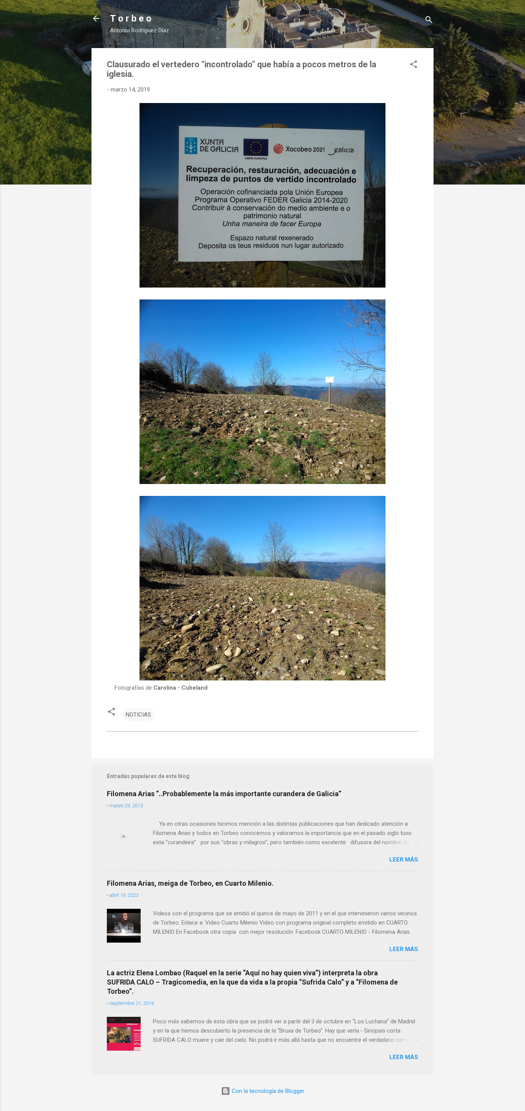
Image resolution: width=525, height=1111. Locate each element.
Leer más (403, 859)
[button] (413, 66)
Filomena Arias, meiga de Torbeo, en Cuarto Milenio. (190, 883)
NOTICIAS (138, 714)
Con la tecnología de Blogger (267, 1091)
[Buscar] (429, 21)
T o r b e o (130, 18)
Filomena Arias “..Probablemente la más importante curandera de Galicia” (224, 794)
